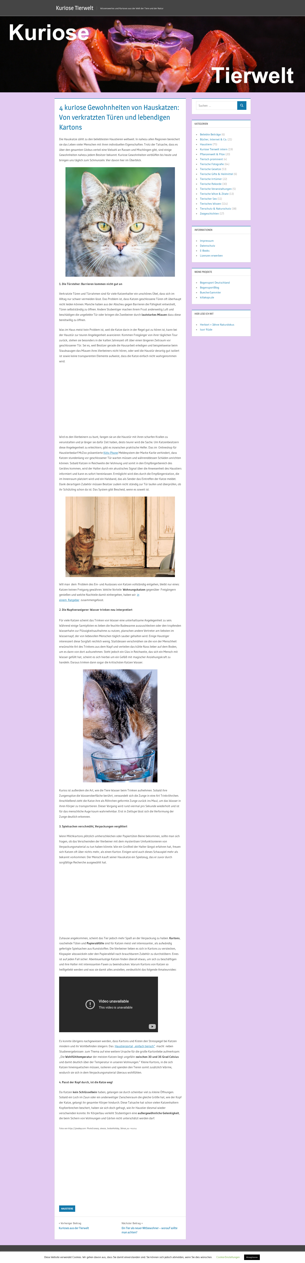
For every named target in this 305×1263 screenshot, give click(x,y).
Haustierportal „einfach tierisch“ (135, 1046)
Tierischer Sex (208, 198)
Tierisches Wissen (210, 203)
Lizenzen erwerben (211, 255)
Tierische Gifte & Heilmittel (216, 174)
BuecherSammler (210, 292)
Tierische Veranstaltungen (216, 189)
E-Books (205, 250)
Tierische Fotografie (212, 164)
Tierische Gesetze (210, 169)
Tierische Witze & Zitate (214, 193)
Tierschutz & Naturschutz (215, 208)
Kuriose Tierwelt (74, 7)
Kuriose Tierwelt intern (214, 149)
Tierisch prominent (211, 159)
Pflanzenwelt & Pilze (212, 154)
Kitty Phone (110, 452)
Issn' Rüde (206, 329)
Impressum (207, 240)
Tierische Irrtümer (211, 179)
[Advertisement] (120, 399)
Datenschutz (207, 245)
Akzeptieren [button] (252, 1257)
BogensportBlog (209, 287)
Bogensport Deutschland (215, 282)
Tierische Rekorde (211, 184)
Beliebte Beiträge (210, 134)
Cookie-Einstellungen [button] (228, 1257)
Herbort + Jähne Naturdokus (217, 324)
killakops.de (207, 297)
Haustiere (67, 1208)
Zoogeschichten (209, 213)
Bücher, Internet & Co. (213, 139)
